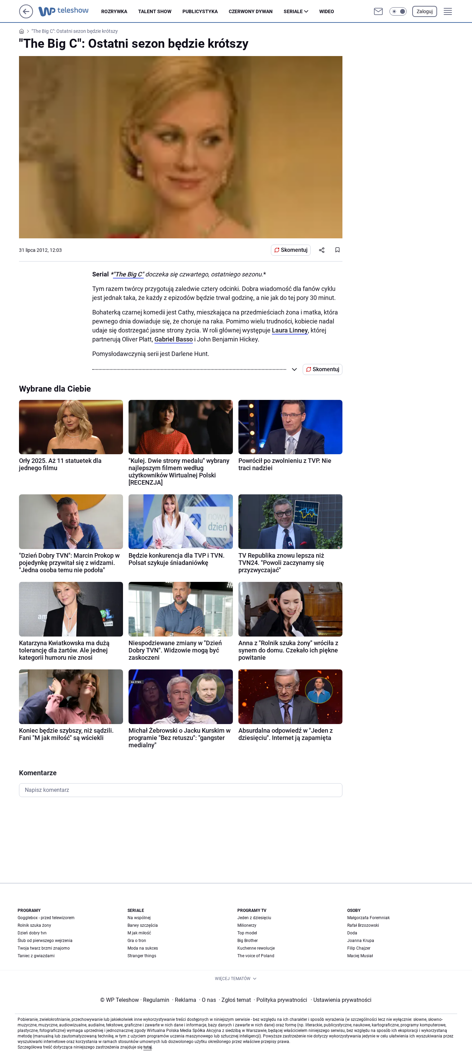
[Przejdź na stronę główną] (26, 16)
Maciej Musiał (360, 955)
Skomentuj (294, 250)
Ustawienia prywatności (341, 1000)
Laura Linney (290, 330)
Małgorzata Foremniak (368, 917)
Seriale (293, 11)
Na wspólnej (139, 917)
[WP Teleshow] (69, 11)
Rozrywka (114, 11)
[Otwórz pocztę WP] (378, 11)
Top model (247, 933)
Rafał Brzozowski (363, 925)
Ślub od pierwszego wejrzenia (45, 940)
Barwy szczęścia (143, 925)
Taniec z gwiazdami (36, 955)
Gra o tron (137, 940)
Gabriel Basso (173, 339)
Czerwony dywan (251, 11)
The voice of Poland (255, 955)
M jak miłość (139, 933)
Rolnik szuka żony (34, 925)
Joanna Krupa (360, 940)
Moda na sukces (143, 948)
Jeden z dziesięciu (254, 917)
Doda (352, 933)
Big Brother (247, 940)
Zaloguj (425, 11)
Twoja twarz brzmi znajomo (44, 948)
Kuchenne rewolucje (256, 948)
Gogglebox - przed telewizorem (46, 917)
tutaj (147, 1047)
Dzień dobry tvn (32, 933)
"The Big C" (128, 274)
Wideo (326, 11)
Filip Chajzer (358, 948)
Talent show (154, 11)
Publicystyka (200, 11)
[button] (398, 11)
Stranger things (142, 955)
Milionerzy (246, 925)
